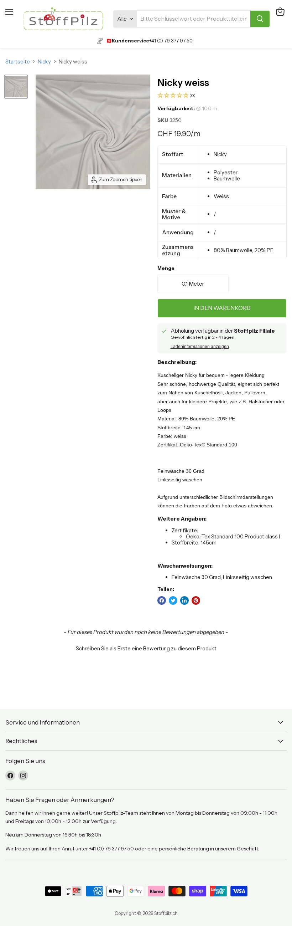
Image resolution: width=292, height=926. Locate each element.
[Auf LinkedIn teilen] (184, 600)
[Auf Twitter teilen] (173, 600)
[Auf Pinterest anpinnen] (196, 600)
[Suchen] (260, 19)
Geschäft (247, 848)
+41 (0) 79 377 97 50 (171, 41)
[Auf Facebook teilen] (161, 600)
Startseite (17, 61)
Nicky (44, 61)
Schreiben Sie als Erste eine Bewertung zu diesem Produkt (146, 648)
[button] (222, 95)
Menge (165, 268)
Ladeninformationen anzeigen (200, 346)
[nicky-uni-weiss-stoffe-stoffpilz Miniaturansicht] (16, 86)
